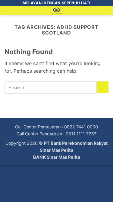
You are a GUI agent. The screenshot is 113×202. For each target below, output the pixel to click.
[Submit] (102, 87)
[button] (8, 13)
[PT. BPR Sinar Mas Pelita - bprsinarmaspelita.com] (56, 10)
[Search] (106, 12)
